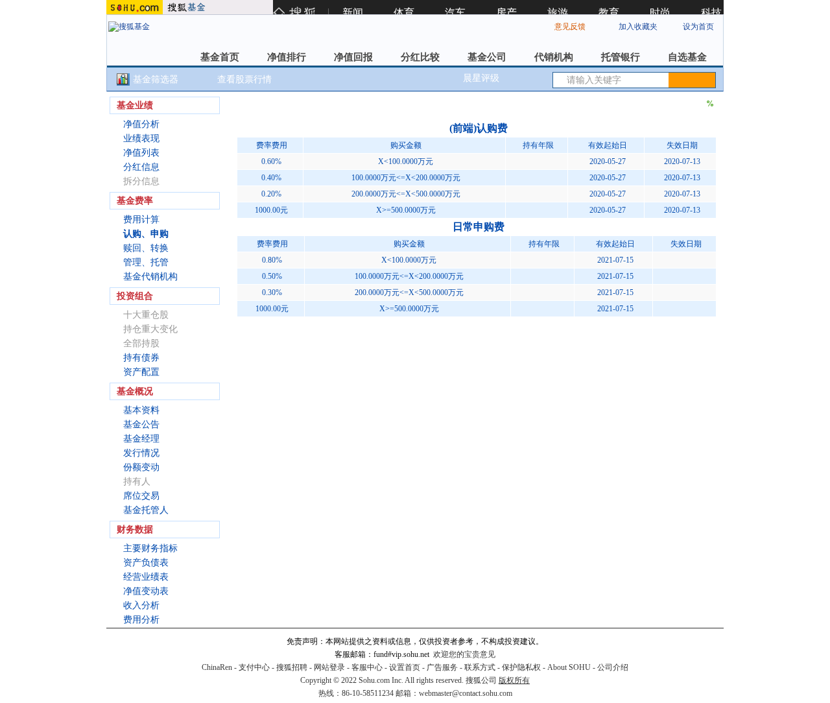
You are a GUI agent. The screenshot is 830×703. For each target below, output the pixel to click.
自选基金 (687, 57)
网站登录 (329, 667)
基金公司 (487, 57)
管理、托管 (146, 262)
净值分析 (141, 124)
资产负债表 (146, 562)
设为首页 (698, 26)
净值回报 (353, 57)
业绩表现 (141, 138)
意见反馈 (570, 26)
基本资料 (141, 410)
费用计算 (141, 219)
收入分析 (141, 605)
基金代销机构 (150, 276)
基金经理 (141, 439)
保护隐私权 (521, 667)
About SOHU (569, 667)
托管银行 (620, 57)
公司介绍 (612, 667)
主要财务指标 (150, 548)
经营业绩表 (146, 577)
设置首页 (404, 667)
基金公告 (141, 424)
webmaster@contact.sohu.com (465, 693)
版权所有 (514, 680)
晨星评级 (481, 78)
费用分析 (141, 620)
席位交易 (141, 496)
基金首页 (219, 57)
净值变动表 (146, 591)
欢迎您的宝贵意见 (464, 654)
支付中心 (254, 667)
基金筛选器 (155, 79)
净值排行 (286, 57)
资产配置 (141, 372)
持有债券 (141, 358)
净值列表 (141, 153)
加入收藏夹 (638, 26)
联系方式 (479, 667)
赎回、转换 (146, 248)
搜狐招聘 (291, 667)
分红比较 (420, 57)
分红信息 (141, 167)
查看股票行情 (244, 79)
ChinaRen (217, 667)
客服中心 (367, 667)
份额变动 (141, 467)
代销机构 (553, 57)
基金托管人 (146, 510)
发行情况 (141, 453)
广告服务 (442, 667)
